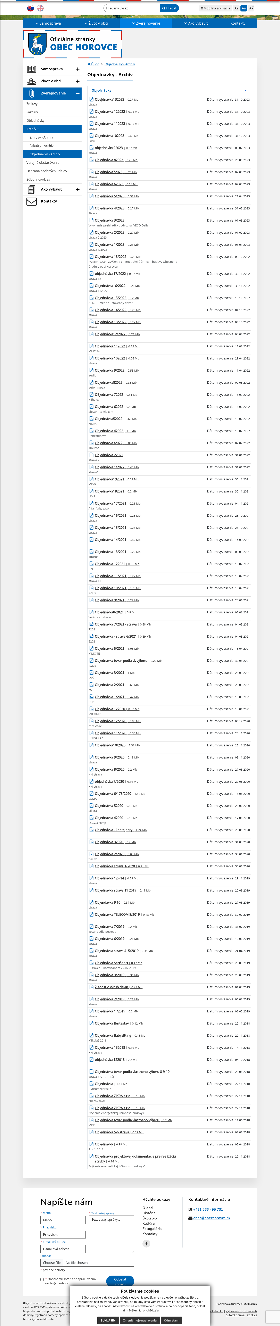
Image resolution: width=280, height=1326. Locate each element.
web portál (48, 1311)
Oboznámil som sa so (70, 1281)
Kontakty (237, 23)
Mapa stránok (31, 1311)
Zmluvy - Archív (41, 137)
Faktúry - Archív (41, 145)
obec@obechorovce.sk (211, 1218)
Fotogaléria (152, 1228)
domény (28, 1315)
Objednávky (35, 120)
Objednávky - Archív (45, 154)
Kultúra (148, 1223)
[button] (47, 23)
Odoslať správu (120, 1281)
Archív (31, 129)
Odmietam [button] (171, 1320)
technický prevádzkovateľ (38, 1319)
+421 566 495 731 (208, 1209)
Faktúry (32, 112)
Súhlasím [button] (108, 1320)
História (149, 1213)
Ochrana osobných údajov (46, 171)
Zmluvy (32, 103)
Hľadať (170, 8)
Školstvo (149, 1218)
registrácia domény (46, 1315)
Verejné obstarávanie (42, 162)
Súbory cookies (38, 179)
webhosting (63, 1311)
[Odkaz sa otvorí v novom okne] (146, 1244)
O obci (147, 1207)
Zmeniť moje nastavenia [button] (140, 1320)
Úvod (94, 64)
